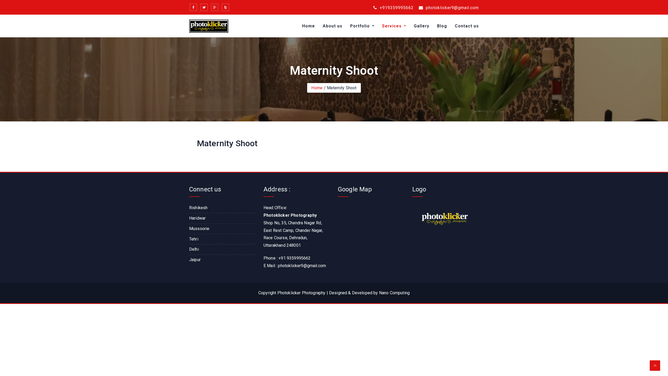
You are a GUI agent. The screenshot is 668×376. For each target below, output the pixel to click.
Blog (442, 26)
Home (308, 26)
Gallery (421, 26)
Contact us (467, 26)
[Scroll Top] (655, 365)
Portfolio (360, 26)
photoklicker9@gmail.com (452, 7)
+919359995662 (396, 7)
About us (332, 26)
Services (392, 26)
